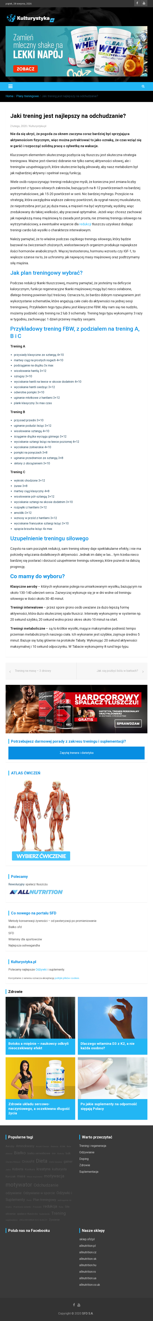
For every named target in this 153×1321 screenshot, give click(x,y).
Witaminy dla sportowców (25, 939)
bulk (68, 1153)
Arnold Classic (42, 1146)
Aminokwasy (25, 1146)
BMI (54, 1153)
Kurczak (10, 1176)
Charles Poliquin (13, 1162)
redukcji (85, 224)
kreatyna (43, 1169)
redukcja (50, 1206)
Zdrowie (84, 1165)
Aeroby (10, 1146)
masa (21, 1176)
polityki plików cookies (67, 978)
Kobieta (17, 1169)
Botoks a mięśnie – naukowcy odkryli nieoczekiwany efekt (38, 1045)
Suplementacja (88, 1171)
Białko (20, 1152)
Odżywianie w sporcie (39, 1193)
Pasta (29, 1200)
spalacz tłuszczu (36, 884)
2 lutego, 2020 (18, 126)
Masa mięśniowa (34, 1177)
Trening (58, 1213)
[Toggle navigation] (10, 86)
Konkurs (30, 1169)
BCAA (62, 1146)
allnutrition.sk (87, 1259)
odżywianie (14, 1193)
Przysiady (37, 1207)
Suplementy (44, 1214)
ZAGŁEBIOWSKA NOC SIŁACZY (33, 1220)
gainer (68, 1161)
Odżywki (41, 969)
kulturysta (59, 1169)
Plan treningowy (44, 1200)
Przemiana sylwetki (22, 1207)
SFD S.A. (87, 1313)
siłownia (10, 1213)
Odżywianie (86, 1152)
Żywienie (54, 1219)
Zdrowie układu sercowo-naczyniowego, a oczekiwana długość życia (39, 1108)
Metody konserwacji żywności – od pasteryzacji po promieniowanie (52, 921)
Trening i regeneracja (92, 1146)
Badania (54, 1146)
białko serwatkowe (38, 1153)
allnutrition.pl (87, 1246)
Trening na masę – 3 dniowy (33, 671)
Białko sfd (15, 927)
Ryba (61, 1207)
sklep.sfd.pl (87, 1239)
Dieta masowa (55, 1162)
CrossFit (28, 1161)
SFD (11, 933)
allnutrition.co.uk (89, 1284)
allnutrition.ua (87, 1278)
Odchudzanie (46, 1185)
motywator (19, 1184)
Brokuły (60, 1153)
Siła (67, 1206)
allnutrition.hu (87, 1265)
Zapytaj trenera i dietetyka (76, 753)
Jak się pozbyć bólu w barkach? (117, 671)
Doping (84, 1159)
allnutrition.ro (87, 1271)
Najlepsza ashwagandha (24, 945)
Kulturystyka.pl (37, 126)
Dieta (41, 1161)
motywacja (54, 1175)
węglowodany (12, 1220)
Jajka (8, 1169)
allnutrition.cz (87, 1252)
